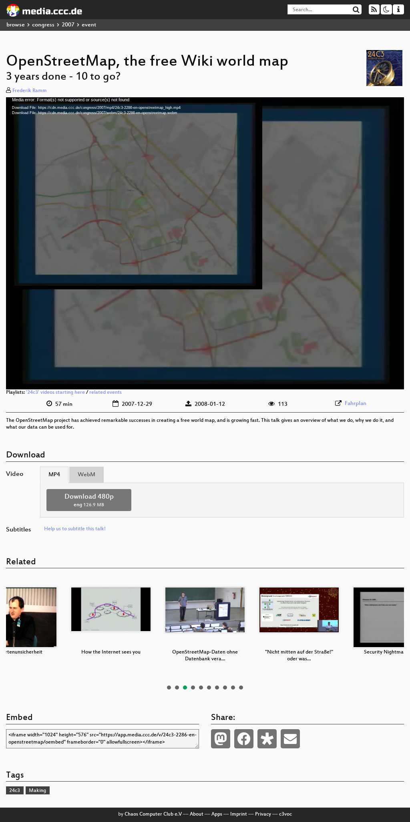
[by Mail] (290, 738)
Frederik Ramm (29, 91)
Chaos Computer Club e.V (153, 814)
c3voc (285, 814)
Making (37, 791)
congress (43, 25)
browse (15, 25)
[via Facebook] (243, 738)
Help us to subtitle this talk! (75, 529)
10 (241, 688)
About (196, 814)
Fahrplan (355, 403)
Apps (216, 814)
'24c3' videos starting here (55, 392)
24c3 (14, 791)
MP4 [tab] (54, 474)
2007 (68, 25)
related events (105, 392)
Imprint (238, 814)
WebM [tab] (86, 474)
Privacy (263, 814)
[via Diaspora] (267, 738)
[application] (205, 243)
